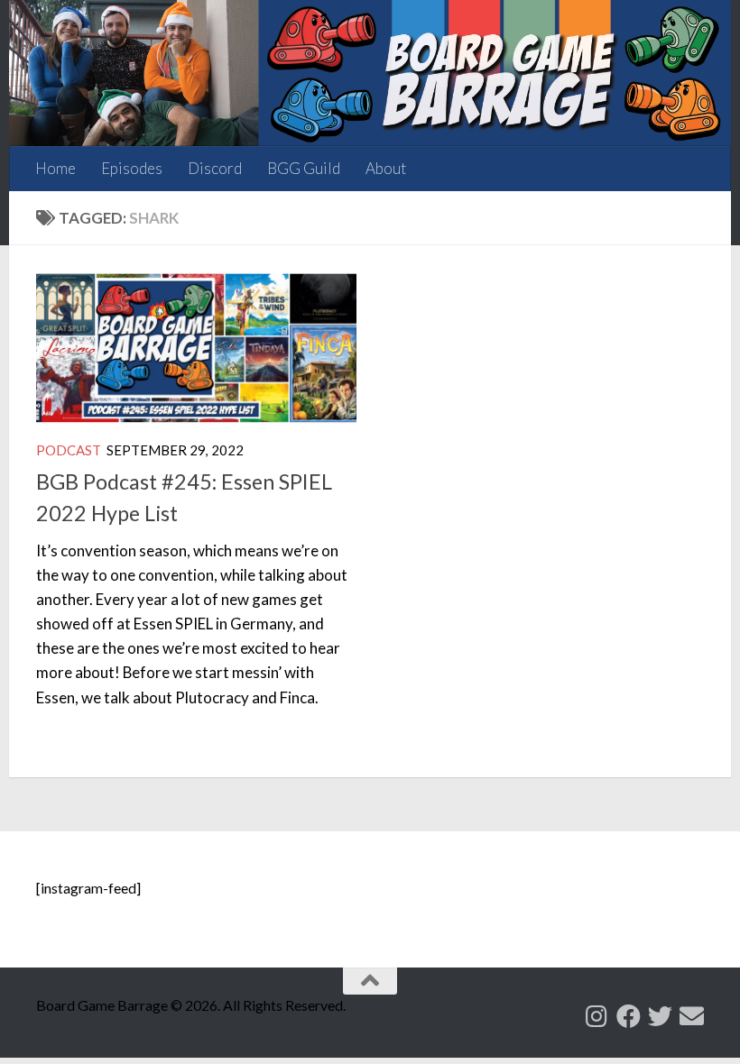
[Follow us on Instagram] (597, 1016)
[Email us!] (692, 1016)
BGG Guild (303, 168)
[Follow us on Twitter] (660, 1016)
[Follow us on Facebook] (628, 1016)
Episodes (131, 168)
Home (55, 168)
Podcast (68, 450)
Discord (215, 168)
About (385, 168)
